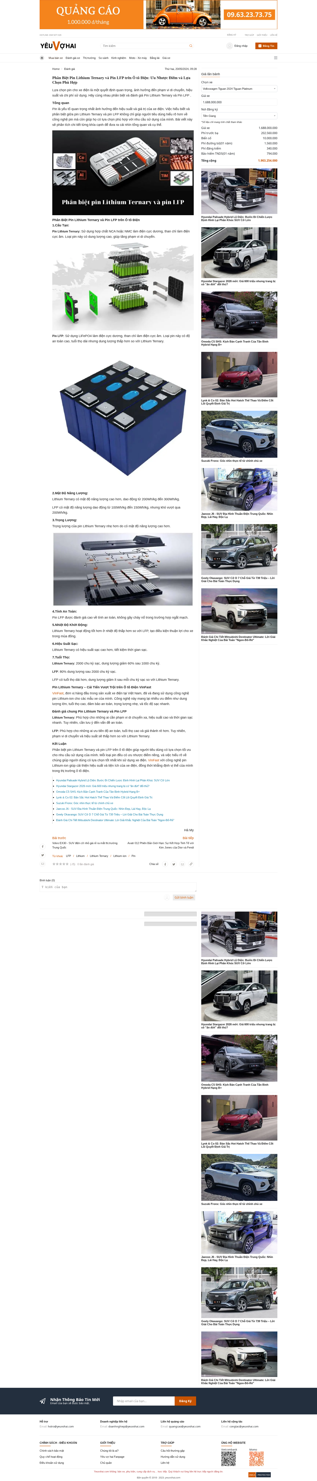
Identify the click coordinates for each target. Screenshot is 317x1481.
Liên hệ (273, 35)
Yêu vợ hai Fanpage (112, 1456)
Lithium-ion (119, 855)
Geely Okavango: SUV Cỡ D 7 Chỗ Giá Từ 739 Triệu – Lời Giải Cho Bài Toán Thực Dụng (109, 814)
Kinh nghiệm (118, 57)
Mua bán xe (56, 57)
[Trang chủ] (58, 45)
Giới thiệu (262, 35)
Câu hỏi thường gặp (173, 1450)
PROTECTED (264, 1475)
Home (56, 68)
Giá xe (166, 57)
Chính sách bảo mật (52, 1450)
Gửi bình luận (184, 897)
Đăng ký (185, 1401)
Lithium (80, 855)
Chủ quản (106, 1462)
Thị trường (89, 57)
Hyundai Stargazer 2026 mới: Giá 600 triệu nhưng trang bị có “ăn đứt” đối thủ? (102, 786)
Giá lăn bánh (210, 74)
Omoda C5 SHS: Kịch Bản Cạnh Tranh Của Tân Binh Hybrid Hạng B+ (98, 791)
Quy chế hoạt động (51, 1456)
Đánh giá (69, 68)
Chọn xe (206, 82)
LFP (68, 855)
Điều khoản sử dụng (52, 1462)
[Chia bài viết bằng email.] (42, 863)
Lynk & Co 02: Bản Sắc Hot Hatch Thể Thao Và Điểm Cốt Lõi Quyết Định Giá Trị (104, 797)
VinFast (57, 693)
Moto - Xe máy (138, 57)
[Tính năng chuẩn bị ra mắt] (158, 14)
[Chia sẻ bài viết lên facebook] (42, 846)
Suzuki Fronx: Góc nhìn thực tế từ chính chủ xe (84, 803)
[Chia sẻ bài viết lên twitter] (42, 855)
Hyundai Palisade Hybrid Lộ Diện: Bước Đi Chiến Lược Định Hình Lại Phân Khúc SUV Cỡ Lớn (113, 780)
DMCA (252, 1475)
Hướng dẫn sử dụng (173, 1456)
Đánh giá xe (73, 57)
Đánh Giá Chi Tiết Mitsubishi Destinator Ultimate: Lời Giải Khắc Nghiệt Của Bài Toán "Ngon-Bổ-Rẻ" (115, 820)
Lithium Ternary (99, 855)
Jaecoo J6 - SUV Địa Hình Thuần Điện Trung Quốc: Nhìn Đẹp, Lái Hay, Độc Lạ (103, 808)
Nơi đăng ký (209, 109)
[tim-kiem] (191, 46)
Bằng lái (154, 57)
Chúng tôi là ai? (109, 1450)
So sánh (103, 57)
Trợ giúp (249, 35)
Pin (133, 855)
